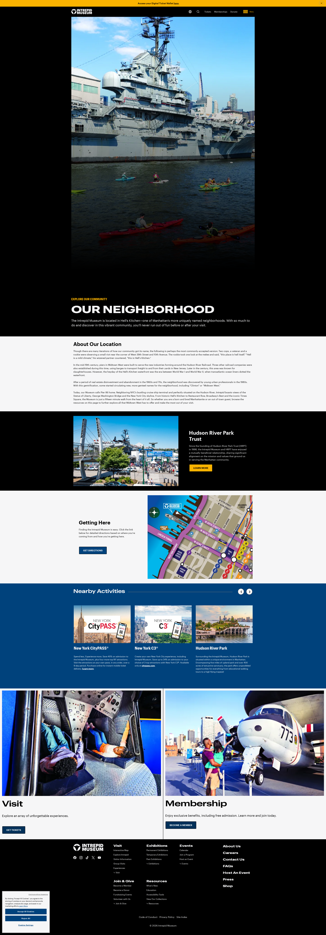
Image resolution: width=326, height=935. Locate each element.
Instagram (81, 857)
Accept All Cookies (25, 912)
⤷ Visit (116, 872)
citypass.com (148, 665)
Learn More (200, 468)
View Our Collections (156, 899)
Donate (233, 11)
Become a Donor (121, 890)
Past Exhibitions (154, 859)
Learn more (88, 668)
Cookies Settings (25, 925)
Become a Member (181, 825)
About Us (232, 846)
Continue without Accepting (38, 894)
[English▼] (190, 11)
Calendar (184, 850)
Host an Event (186, 859)
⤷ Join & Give (119, 903)
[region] (26, 912)
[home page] (81, 12)
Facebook (74, 857)
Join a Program (187, 854)
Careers (230, 853)
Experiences (119, 868)
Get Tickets (13, 830)
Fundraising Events (122, 894)
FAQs (228, 866)
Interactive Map (120, 850)
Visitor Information (122, 859)
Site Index (181, 917)
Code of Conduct (148, 917)
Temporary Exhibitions (157, 854)
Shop (228, 886)
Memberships (220, 11)
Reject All (26, 918)
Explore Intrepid (121, 854)
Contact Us (233, 859)
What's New (152, 885)
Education (151, 890)
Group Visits (119, 863)
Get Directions (93, 550)
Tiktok (87, 857)
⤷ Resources (152, 903)
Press (228, 879)
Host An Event (236, 872)
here (176, 3)
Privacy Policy (166, 917)
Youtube (99, 857)
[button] (198, 11)
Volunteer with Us (121, 899)
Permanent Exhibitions (157, 850)
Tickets (207, 11)
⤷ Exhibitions (152, 863)
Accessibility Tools (155, 894)
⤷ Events (184, 863)
